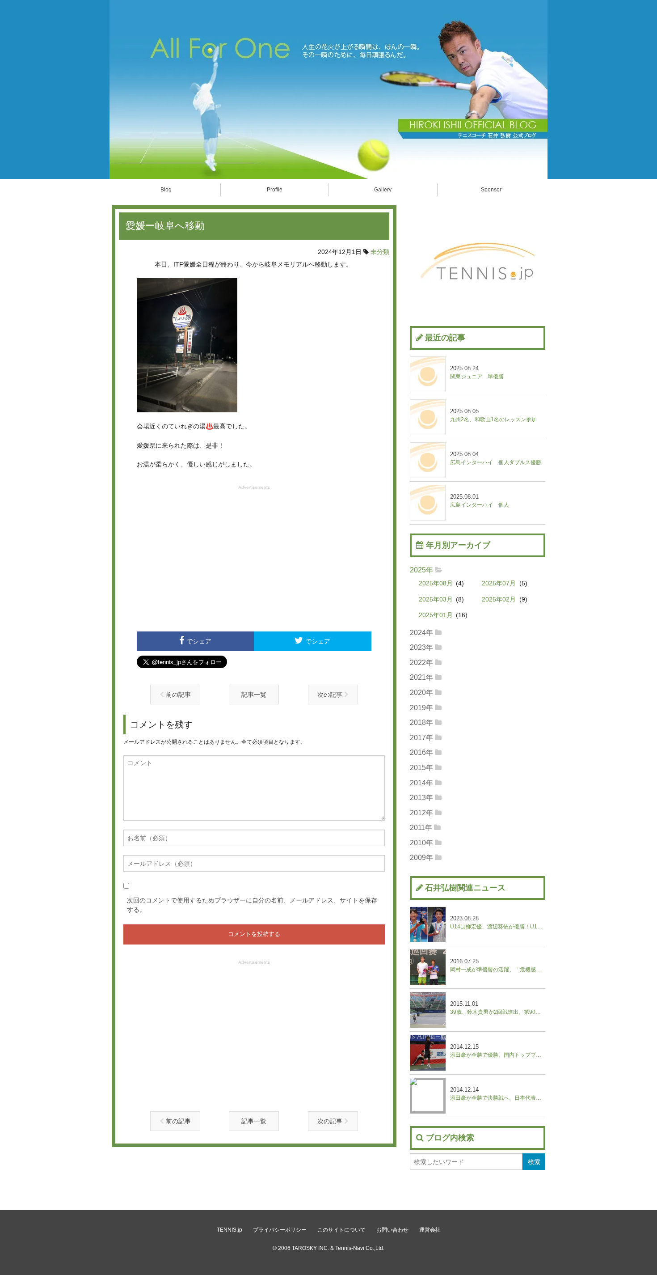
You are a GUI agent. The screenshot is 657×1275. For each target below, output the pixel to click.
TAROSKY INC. (310, 1248)
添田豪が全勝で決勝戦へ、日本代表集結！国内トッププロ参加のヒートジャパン (497, 1093)
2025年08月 (436, 583)
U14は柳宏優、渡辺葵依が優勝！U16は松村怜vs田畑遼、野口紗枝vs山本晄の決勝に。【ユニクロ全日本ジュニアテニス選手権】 (497, 922)
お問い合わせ (392, 1230)
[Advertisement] (254, 557)
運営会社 (430, 1230)
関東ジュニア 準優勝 (477, 372)
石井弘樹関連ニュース (465, 887)
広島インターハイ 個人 (479, 500)
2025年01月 (436, 615)
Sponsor (491, 189)
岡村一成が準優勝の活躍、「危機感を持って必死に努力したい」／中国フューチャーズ (497, 965)
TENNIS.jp (229, 1230)
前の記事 (177, 694)
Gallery (383, 189)
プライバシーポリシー (280, 1230)
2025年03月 (436, 599)
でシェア (198, 641)
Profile (274, 189)
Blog (166, 189)
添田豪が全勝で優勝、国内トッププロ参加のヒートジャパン (497, 1050)
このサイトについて (341, 1230)
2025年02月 (499, 599)
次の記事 (330, 694)
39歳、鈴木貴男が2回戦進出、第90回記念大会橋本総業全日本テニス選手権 (497, 1007)
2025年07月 (499, 583)
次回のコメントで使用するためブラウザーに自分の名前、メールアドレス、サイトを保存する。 (252, 905)
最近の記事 (445, 337)
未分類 (380, 251)
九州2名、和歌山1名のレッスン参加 (493, 415)
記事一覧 (253, 694)
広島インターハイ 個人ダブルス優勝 (495, 458)
